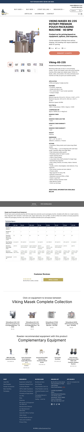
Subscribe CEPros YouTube (26, 413)
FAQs (20, 398)
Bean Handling (7, 389)
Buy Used (18, 9)
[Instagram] (54, 404)
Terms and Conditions (25, 419)
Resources (58, 9)
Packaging (6, 391)
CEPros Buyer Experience (26, 391)
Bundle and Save (39, 382)
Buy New (29, 9)
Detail (34, 204)
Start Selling (43, 9)
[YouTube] (59, 404)
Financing (22, 400)
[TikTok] (57, 404)
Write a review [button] (53, 280)
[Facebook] (52, 404)
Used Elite (6, 382)
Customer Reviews (24, 386)
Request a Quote (64, 53)
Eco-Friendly (38, 384)
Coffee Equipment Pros (44, 428)
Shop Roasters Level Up (41, 389)
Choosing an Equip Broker (26, 393)
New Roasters (7, 384)
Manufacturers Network (25, 406)
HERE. (63, 387)
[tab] (34, 204)
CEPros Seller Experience (26, 389)
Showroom (39, 14)
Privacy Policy (23, 422)
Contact (50, 14)
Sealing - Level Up (40, 399)
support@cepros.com (76, 5)
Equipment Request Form (26, 384)
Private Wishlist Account (25, 417)
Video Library (22, 415)
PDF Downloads (46, 204)
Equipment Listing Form (25, 382)
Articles (28, 14)
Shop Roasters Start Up (41, 386)
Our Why (21, 395)
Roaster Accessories (8, 386)
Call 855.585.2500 (77, 7)
